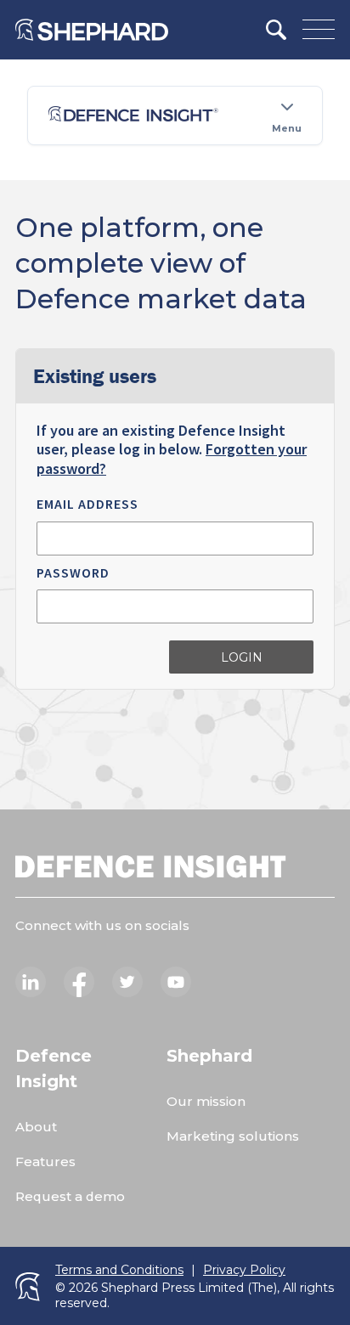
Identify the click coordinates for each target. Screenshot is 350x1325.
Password (73, 572)
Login (241, 657)
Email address (87, 503)
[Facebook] (79, 982)
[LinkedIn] (30, 982)
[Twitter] (127, 982)
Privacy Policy (244, 1270)
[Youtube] (176, 982)
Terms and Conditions (119, 1270)
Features (45, 1161)
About (36, 1127)
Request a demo (70, 1196)
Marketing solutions (233, 1136)
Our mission (206, 1101)
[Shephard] (91, 30)
